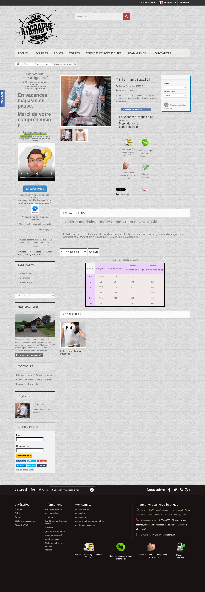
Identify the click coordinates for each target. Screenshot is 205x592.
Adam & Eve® (26, 273)
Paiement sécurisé (53, 535)
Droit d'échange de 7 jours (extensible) (145, 153)
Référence (120, 86)
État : (118, 90)
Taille (166, 83)
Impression (169, 91)
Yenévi (23, 287)
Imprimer (125, 194)
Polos (58, 53)
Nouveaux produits (53, 509)
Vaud (30, 375)
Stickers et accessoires (103, 53)
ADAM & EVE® (136, 53)
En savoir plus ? (35, 188)
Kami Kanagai (26, 282)
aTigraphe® (25, 278)
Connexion (184, 2)
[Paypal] (21, 465)
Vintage (48, 380)
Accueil (23, 53)
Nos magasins (28, 307)
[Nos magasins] (35, 325)
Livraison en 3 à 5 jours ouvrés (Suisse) (128, 152)
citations (29, 380)
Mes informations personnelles (89, 521)
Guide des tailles (73, 252)
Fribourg (20, 375)
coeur (39, 380)
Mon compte (83, 504)
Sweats (74, 53)
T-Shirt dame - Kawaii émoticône (70, 352)
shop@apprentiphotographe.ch (161, 535)
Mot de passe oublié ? (25, 470)
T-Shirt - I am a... (41, 404)
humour (20, 384)
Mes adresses (81, 517)
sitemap (48, 550)
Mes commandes (82, 509)
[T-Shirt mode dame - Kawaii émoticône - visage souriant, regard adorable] (73, 334)
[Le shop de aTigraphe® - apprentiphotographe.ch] (42, 26)
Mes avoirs (80, 513)
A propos (49, 528)
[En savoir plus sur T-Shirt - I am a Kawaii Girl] (22, 410)
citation (49, 375)
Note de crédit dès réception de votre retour (128, 175)
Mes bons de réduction (85, 525)
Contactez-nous (148, 2)
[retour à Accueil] (18, 64)
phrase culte (32, 384)
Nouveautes (161, 53)
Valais (19, 380)
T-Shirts (41, 53)
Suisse (39, 375)
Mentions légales (52, 539)
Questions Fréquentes (55, 531)
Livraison (49, 517)
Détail (93, 252)
